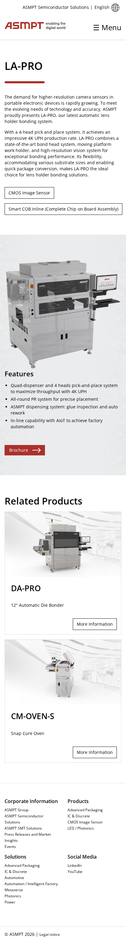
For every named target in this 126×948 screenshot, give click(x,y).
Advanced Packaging (85, 809)
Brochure (18, 450)
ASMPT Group (16, 809)
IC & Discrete (79, 815)
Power (10, 901)
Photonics (13, 895)
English (101, 7)
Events (10, 846)
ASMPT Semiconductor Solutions (24, 818)
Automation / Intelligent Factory (31, 883)
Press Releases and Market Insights (28, 837)
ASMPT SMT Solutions (23, 828)
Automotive (14, 877)
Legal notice (49, 934)
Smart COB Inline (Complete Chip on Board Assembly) (63, 209)
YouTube (75, 871)
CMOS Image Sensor (29, 193)
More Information (95, 624)
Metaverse (14, 889)
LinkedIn (75, 865)
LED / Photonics (81, 828)
